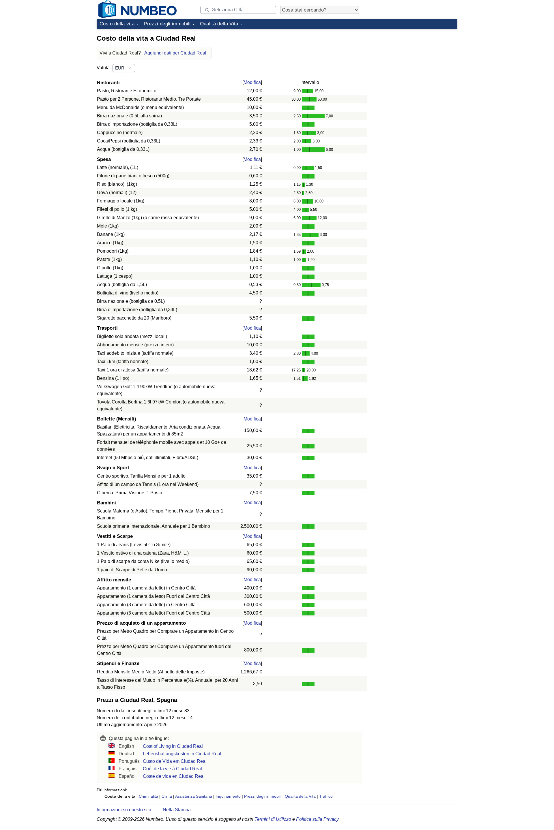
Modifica (252, 82)
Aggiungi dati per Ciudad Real (175, 52)
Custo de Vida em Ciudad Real (175, 761)
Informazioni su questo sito (124, 809)
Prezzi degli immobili (167, 24)
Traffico (326, 796)
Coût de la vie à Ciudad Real (172, 768)
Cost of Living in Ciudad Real (173, 746)
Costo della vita (117, 24)
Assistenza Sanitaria (193, 796)
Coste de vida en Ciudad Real (174, 776)
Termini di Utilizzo (272, 819)
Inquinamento (228, 796)
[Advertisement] (414, 67)
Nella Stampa (177, 809)
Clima (167, 796)
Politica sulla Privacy (317, 819)
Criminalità (148, 796)
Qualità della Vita (219, 24)
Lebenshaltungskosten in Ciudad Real (182, 753)
